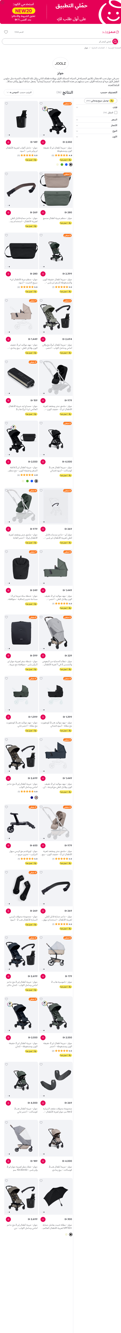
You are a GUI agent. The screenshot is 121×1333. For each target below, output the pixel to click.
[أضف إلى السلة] (43, 142)
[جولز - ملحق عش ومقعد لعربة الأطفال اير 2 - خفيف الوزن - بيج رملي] (56, 822)
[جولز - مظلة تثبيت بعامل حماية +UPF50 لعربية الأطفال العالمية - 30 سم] (56, 1196)
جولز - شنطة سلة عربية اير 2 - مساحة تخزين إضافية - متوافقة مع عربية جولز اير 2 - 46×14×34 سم (22, 598)
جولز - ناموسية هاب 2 (61, 982)
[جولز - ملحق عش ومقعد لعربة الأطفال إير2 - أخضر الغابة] (21, 506)
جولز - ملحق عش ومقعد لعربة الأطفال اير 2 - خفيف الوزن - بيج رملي (57, 853)
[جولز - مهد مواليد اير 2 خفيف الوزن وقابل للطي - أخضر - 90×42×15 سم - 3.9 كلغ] (56, 567)
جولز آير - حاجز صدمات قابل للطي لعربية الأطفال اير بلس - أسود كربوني (58, 536)
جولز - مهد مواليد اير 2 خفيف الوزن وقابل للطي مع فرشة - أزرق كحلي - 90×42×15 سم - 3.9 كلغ (56, 786)
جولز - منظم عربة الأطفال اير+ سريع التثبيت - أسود (23, 281)
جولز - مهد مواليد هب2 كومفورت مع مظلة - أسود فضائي (56, 724)
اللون (114, 136)
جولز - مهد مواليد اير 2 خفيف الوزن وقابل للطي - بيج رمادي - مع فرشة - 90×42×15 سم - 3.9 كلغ (22, 347)
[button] (21, 32)
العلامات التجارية (98, 48)
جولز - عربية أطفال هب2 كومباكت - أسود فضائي (60, 469)
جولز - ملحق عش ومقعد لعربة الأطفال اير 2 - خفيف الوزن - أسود (57, 408)
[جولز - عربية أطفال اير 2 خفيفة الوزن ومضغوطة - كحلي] (21, 1015)
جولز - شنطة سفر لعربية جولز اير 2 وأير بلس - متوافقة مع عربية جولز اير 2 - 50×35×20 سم (22, 663)
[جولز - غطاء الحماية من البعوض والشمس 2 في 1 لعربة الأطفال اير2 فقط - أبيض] (56, 633)
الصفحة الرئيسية (114, 48)
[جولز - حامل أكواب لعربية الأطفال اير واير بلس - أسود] (21, 119)
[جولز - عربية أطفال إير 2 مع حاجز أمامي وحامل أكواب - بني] (21, 1196)
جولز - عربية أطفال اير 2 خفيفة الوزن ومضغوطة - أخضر (57, 1045)
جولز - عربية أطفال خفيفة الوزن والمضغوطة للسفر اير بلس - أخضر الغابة (57, 281)
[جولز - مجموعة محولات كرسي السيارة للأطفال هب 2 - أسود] (21, 888)
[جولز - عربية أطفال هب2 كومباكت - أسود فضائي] (56, 439)
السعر (114, 119)
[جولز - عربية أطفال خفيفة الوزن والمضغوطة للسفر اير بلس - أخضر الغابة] (56, 251)
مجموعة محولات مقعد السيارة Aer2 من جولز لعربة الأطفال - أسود (57, 1110)
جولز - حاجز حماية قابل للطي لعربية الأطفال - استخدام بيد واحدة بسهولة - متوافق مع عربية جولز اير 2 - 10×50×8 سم (22, 220)
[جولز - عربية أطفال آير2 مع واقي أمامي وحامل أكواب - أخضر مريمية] (56, 316)
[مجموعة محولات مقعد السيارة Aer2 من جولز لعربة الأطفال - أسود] (56, 1080)
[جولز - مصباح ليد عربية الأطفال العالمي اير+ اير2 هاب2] (21, 377)
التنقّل (110, 113)
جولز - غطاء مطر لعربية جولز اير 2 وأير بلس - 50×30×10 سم (22, 1168)
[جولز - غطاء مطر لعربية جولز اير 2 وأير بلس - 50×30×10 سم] (21, 1138)
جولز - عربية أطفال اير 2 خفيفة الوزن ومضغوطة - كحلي (23, 1045)
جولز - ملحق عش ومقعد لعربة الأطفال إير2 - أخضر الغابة (23, 536)
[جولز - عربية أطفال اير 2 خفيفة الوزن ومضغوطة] (56, 119)
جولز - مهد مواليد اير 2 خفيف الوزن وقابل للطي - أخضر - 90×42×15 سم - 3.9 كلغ (58, 598)
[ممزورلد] (110, 32)
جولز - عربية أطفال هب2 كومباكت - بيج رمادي (60, 1168)
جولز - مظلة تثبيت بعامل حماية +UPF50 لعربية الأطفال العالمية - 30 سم (57, 1227)
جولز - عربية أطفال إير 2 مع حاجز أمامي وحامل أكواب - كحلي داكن (22, 983)
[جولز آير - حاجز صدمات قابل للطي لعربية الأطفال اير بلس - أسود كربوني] (56, 506)
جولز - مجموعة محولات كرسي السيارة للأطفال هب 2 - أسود (23, 918)
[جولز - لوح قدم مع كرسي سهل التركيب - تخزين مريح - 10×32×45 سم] (21, 822)
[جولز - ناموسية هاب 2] (56, 953)
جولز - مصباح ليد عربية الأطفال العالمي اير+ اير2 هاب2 (23, 408)
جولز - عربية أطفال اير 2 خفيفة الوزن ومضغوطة (57, 149)
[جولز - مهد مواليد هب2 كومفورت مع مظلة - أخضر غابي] (21, 694)
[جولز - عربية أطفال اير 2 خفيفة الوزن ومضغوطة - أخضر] (56, 1015)
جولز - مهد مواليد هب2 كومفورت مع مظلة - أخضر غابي (21, 724)
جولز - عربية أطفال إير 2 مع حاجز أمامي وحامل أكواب (22, 785)
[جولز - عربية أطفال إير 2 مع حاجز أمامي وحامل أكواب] (21, 755)
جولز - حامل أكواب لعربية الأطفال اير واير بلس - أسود (21, 149)
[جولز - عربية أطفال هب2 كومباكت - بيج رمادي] (56, 1138)
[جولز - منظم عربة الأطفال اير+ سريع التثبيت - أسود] (21, 251)
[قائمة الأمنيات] (6, 32)
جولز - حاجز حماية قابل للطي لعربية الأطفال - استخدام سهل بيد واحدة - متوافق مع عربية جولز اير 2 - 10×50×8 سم (56, 918)
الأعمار (114, 125)
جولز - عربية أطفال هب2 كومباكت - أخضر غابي (25, 1110)
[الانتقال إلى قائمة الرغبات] (41, 103)
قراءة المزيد (113, 85)
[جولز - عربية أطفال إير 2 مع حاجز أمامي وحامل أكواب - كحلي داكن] (21, 953)
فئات (115, 107)
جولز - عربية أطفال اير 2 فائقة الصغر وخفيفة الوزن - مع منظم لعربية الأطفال (23, 469)
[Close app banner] (2, 2)
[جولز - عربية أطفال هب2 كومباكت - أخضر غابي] (21, 1080)
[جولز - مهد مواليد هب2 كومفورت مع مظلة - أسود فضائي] (56, 694)
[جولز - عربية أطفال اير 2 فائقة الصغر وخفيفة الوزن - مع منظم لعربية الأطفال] (21, 439)
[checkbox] (115, 112)
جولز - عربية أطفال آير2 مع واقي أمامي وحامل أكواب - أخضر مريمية (57, 347)
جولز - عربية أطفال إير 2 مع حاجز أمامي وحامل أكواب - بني (22, 1226)
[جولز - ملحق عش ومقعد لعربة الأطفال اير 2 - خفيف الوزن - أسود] (56, 377)
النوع (114, 131)
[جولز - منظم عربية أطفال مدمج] (56, 189)
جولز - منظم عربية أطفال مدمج (57, 218)
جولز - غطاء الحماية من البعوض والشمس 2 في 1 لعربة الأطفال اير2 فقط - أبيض (57, 663)
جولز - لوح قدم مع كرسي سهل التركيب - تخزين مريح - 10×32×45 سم (23, 853)
